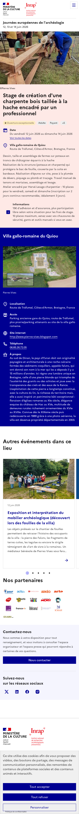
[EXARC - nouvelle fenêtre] (8, 616)
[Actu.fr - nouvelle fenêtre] (20, 591)
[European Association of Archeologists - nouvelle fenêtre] (45, 608)
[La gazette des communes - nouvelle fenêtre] (20, 599)
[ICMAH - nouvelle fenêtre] (58, 608)
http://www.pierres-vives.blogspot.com (34, 337)
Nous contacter (39, 660)
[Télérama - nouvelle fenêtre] (33, 608)
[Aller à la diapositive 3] (38, 573)
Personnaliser (39, 807)
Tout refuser (39, 797)
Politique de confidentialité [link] (15, 812)
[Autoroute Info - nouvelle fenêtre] (8, 599)
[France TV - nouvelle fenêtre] (20, 608)
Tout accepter (40, 787)
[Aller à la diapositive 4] (43, 573)
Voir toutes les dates (20, 138)
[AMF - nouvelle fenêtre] (8, 591)
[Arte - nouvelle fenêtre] (58, 591)
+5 (63, 123)
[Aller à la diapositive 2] (32, 573)
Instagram (37, 691)
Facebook (27, 691)
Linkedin (17, 691)
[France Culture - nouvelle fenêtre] (8, 608)
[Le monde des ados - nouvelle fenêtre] (33, 599)
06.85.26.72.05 (18, 347)
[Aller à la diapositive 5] (49, 573)
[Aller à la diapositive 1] (27, 573)
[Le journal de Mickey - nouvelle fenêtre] (45, 599)
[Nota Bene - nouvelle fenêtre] (58, 599)
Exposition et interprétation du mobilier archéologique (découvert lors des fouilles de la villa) (39, 518)
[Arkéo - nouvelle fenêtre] (45, 591)
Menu (74, 5)
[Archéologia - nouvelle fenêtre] (33, 591)
